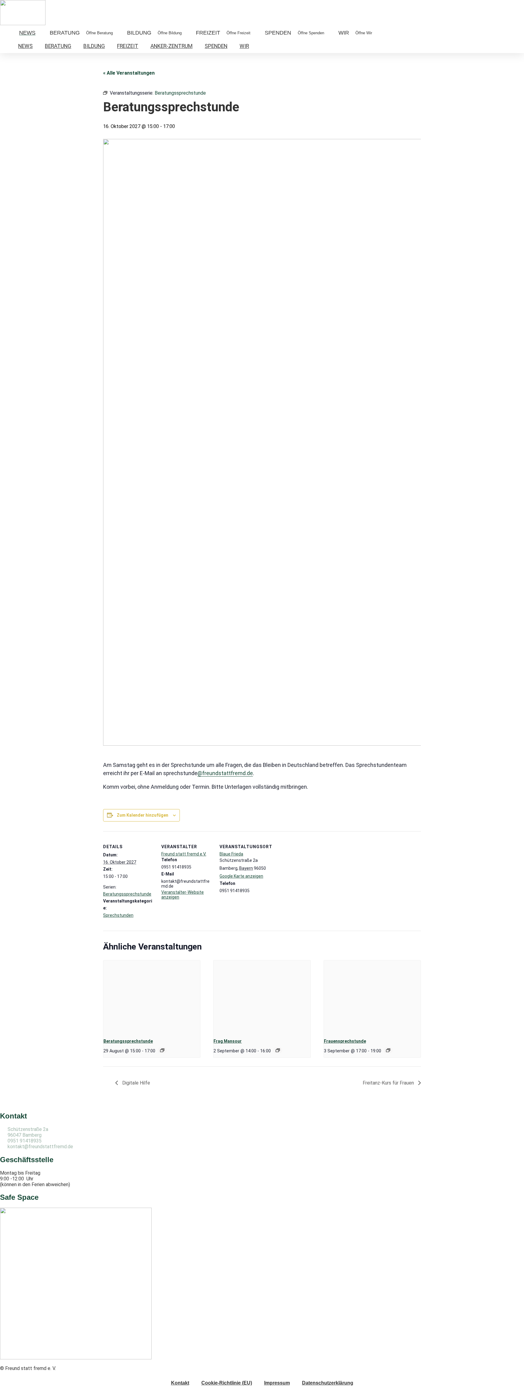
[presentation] (151, 996)
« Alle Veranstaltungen (129, 73)
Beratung (58, 46)
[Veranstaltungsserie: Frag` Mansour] (278, 1050)
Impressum (277, 1382)
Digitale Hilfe (135, 1083)
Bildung (94, 46)
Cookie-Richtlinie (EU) (226, 1382)
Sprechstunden (118, 915)
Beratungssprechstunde (127, 894)
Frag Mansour (227, 1041)
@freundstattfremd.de (225, 773)
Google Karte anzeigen (241, 876)
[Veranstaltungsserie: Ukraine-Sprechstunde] (388, 1050)
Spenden (216, 46)
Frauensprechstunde (345, 1041)
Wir (244, 46)
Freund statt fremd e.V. (183, 854)
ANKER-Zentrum (171, 46)
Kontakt (180, 1382)
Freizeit (127, 46)
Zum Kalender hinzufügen (142, 815)
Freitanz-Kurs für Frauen (389, 1083)
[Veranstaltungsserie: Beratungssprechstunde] (162, 1050)
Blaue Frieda (231, 854)
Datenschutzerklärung (327, 1382)
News (25, 46)
